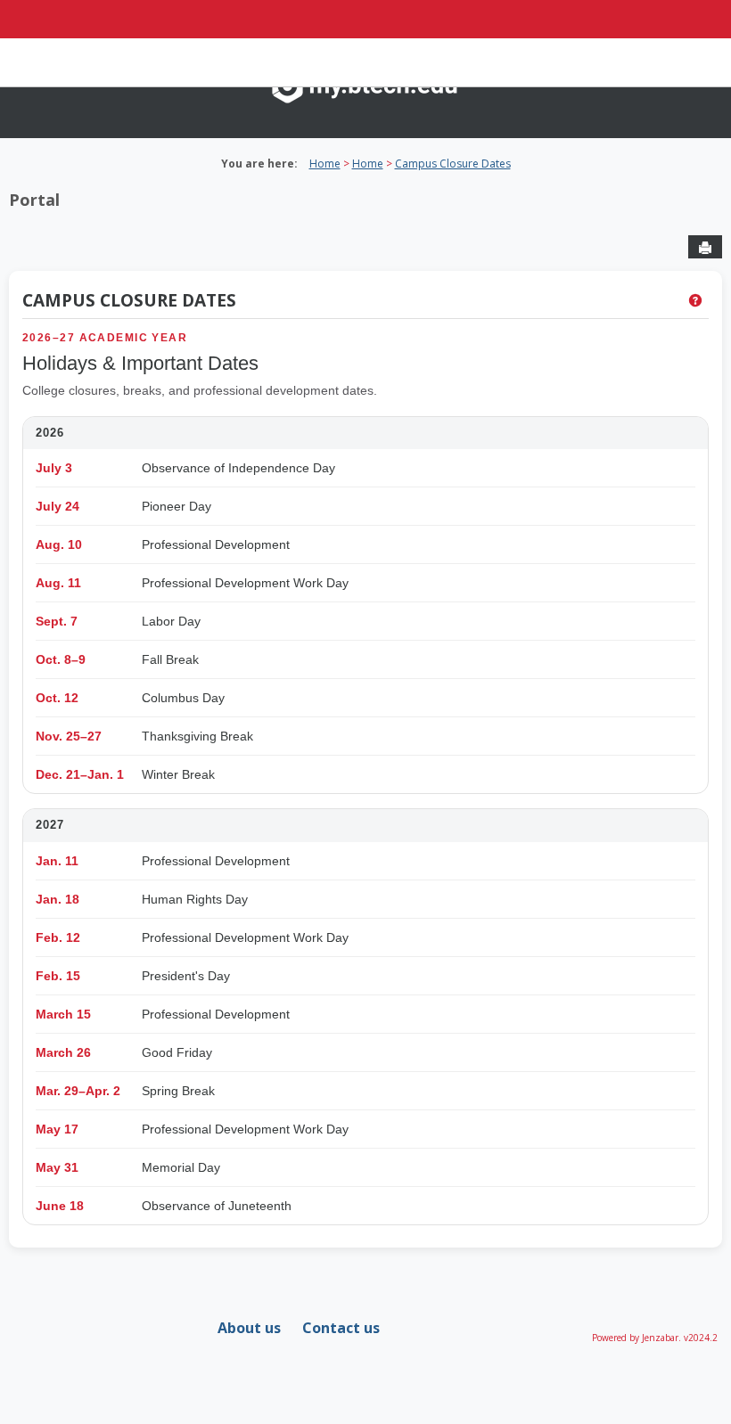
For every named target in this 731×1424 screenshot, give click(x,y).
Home (325, 163)
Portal (34, 199)
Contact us (341, 1328)
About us (249, 1328)
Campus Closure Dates (453, 163)
